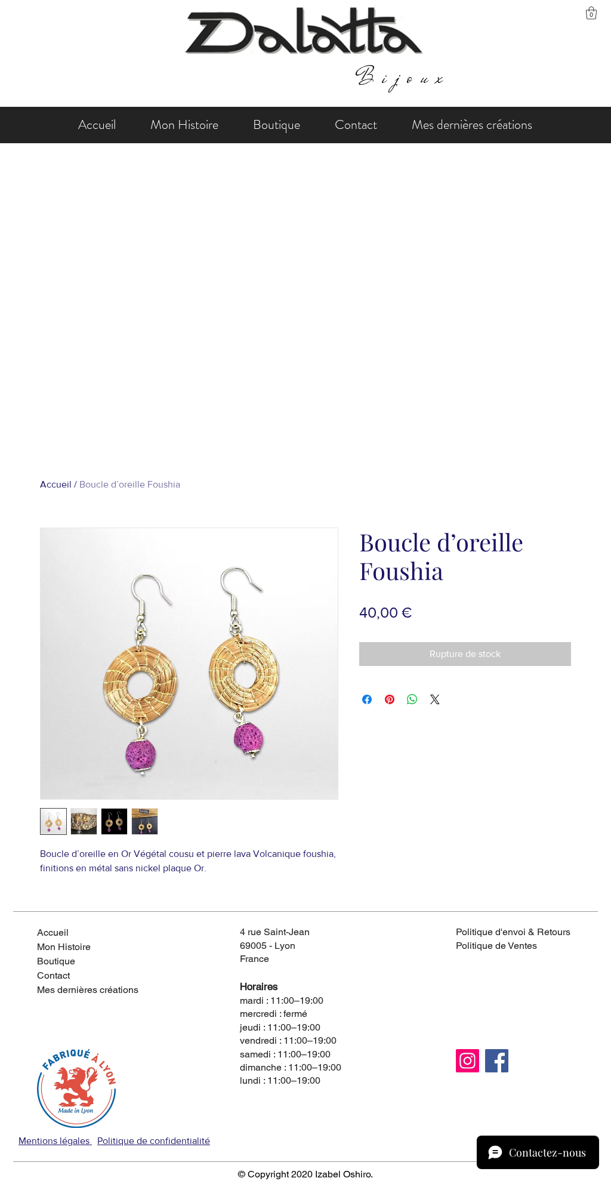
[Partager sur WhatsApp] (412, 699)
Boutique (56, 961)
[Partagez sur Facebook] (367, 699)
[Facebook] (496, 1060)
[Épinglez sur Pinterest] (389, 699)
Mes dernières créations (79, 989)
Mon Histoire (64, 946)
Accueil (56, 484)
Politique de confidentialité (153, 1141)
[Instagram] (467, 1060)
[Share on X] (435, 699)
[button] (591, 13)
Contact (53, 975)
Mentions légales (55, 1141)
